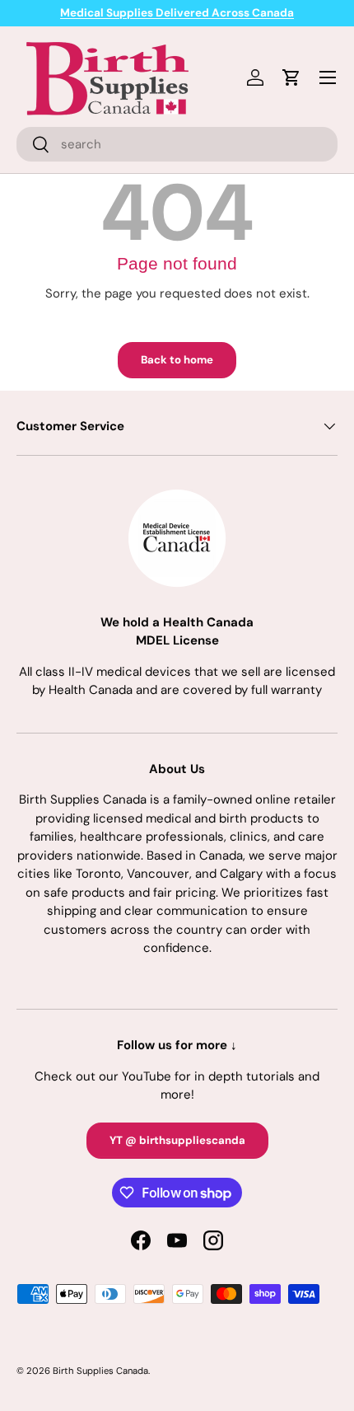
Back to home (177, 360)
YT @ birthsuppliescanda (177, 1140)
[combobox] (177, 144)
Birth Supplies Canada (100, 1370)
